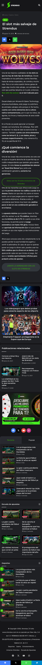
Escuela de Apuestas (28, 650)
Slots (16, 15)
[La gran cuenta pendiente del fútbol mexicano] (8, 471)
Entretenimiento (28, 646)
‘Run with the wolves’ (10, 93)
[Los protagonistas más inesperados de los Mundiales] (8, 450)
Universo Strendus (12, 650)
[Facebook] (3, 278)
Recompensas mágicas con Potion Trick (30, 371)
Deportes (11, 646)
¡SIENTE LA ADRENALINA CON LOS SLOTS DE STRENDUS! (21, 267)
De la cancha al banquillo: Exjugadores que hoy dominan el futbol (26, 613)
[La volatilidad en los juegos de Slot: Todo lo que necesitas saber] (11, 371)
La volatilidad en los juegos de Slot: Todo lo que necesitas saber (10, 382)
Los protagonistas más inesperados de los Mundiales (26, 449)
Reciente (10, 440)
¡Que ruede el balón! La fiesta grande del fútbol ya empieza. (27, 480)
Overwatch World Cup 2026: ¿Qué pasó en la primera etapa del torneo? (28, 491)
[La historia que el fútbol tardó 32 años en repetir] (8, 461)
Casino (11, 15)
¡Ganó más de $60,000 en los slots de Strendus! (30, 358)
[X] (8, 278)
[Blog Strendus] (13, 5)
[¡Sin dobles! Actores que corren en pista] (11, 540)
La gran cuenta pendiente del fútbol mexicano (10, 524)
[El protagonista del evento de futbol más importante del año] (31, 540)
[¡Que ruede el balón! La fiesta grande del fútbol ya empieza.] (8, 481)
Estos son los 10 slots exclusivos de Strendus (21, 182)
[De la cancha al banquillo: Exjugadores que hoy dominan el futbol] (31, 514)
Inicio (6, 15)
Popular (32, 440)
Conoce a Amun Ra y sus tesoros (10, 357)
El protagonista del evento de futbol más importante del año (31, 550)
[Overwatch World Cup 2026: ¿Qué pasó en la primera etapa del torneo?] (8, 491)
